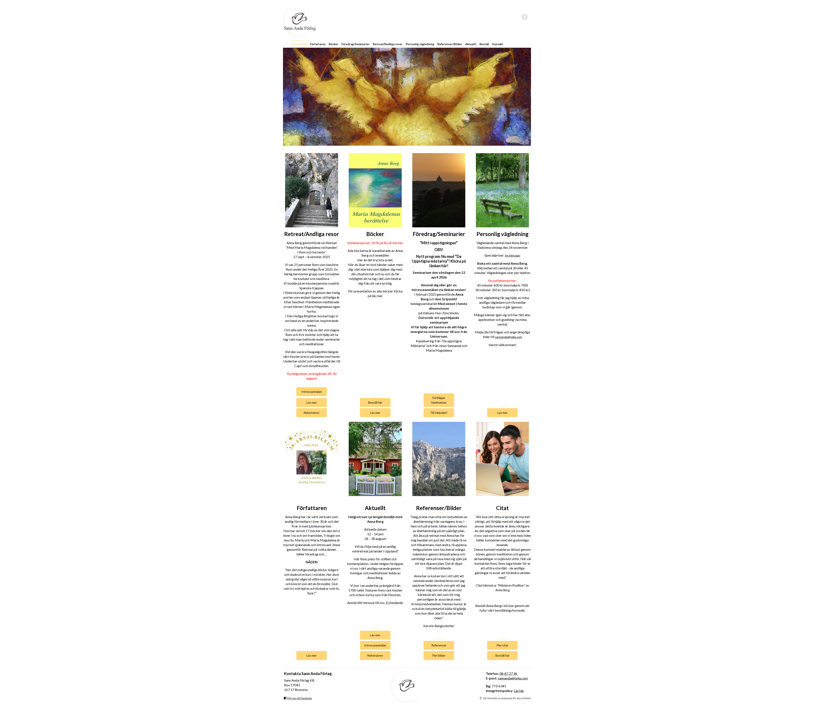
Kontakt (497, 44)
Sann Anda (300, 44)
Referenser (438, 645)
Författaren (318, 44)
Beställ (484, 44)
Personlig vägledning (420, 44)
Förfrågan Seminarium (438, 400)
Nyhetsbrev (311, 412)
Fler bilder (438, 655)
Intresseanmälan (375, 645)
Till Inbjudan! (438, 412)
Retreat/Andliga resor (388, 44)
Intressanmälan (311, 391)
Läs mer (312, 402)
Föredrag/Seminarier (355, 44)
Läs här (519, 691)
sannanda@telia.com (508, 337)
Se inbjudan (512, 255)
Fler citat (502, 645)
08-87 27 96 (508, 673)
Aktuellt (470, 44)
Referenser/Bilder (449, 44)
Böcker (333, 44)
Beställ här (375, 402)
